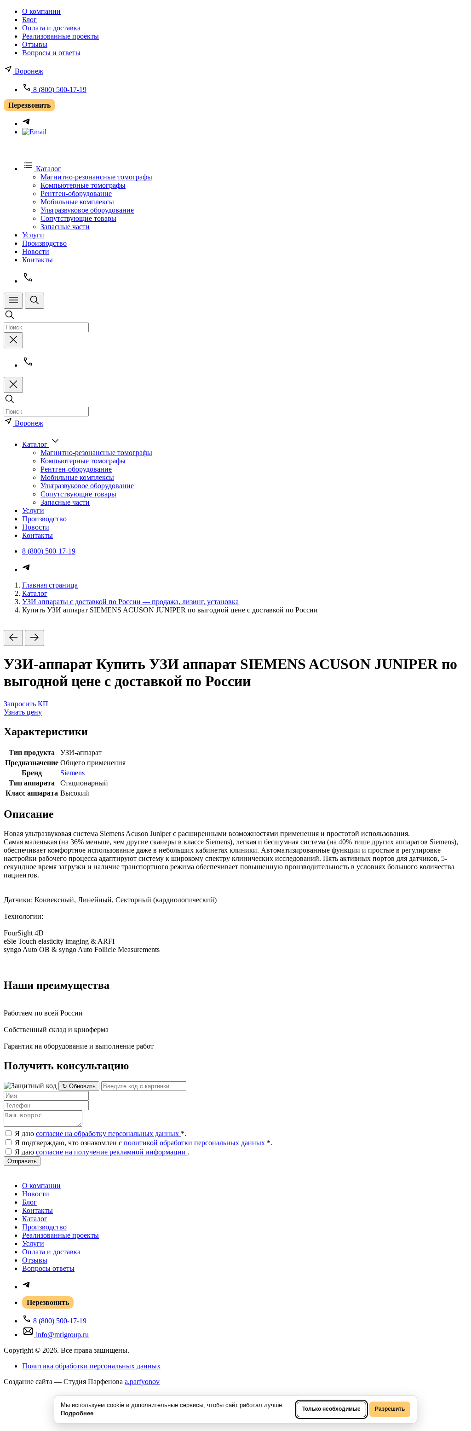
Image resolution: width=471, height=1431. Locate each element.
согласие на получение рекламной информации (112, 1152)
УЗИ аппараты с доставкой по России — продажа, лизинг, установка (130, 602)
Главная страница (50, 585)
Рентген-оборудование (76, 193)
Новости (35, 251)
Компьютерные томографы (83, 185)
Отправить (22, 1161)
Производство (44, 243)
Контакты (37, 260)
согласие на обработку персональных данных (108, 1133)
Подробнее (77, 1413)
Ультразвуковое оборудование (87, 210)
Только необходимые (331, 1409)
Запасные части (65, 227)
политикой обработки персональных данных (195, 1143)
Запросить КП (26, 704)
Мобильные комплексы (77, 202)
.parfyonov (142, 1381)
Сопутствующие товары (78, 218)
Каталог (34, 593)
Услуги (33, 235)
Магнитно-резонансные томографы (96, 177)
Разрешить (390, 1409)
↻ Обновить (79, 1086)
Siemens (72, 773)
